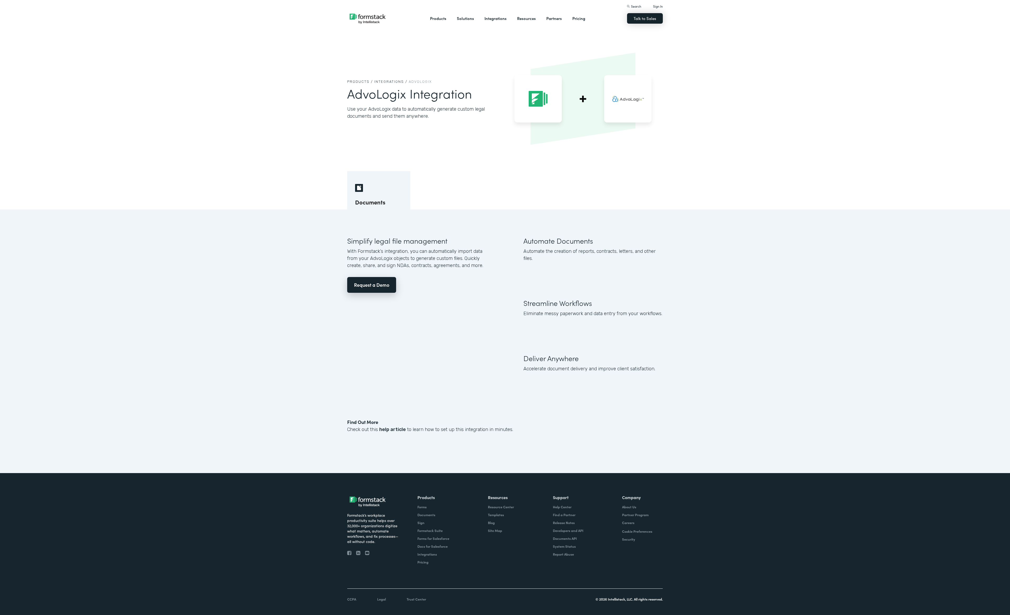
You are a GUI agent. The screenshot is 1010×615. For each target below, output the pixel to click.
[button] (438, 18)
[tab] (378, 190)
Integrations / (390, 82)
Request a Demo (371, 284)
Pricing (578, 18)
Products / (360, 82)
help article (392, 429)
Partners (554, 18)
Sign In (658, 6)
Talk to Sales (645, 18)
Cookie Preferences (637, 531)
